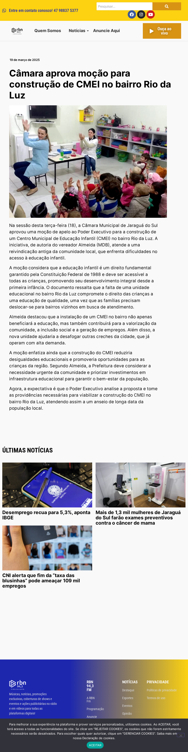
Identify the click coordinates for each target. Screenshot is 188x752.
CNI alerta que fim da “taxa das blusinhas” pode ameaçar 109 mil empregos (41, 581)
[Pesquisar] (166, 6)
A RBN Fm (91, 699)
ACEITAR (95, 745)
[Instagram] (141, 14)
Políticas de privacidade (162, 690)
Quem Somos (47, 30)
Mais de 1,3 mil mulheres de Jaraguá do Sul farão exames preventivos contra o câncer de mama (138, 518)
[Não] (181, 735)
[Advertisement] (94, 625)
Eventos (127, 706)
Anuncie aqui (92, 718)
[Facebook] (132, 14)
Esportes (127, 698)
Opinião (127, 713)
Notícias (77, 30)
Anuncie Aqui (106, 30)
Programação (95, 709)
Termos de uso (156, 698)
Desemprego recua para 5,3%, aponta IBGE (46, 515)
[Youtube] (151, 14)
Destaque (128, 690)
